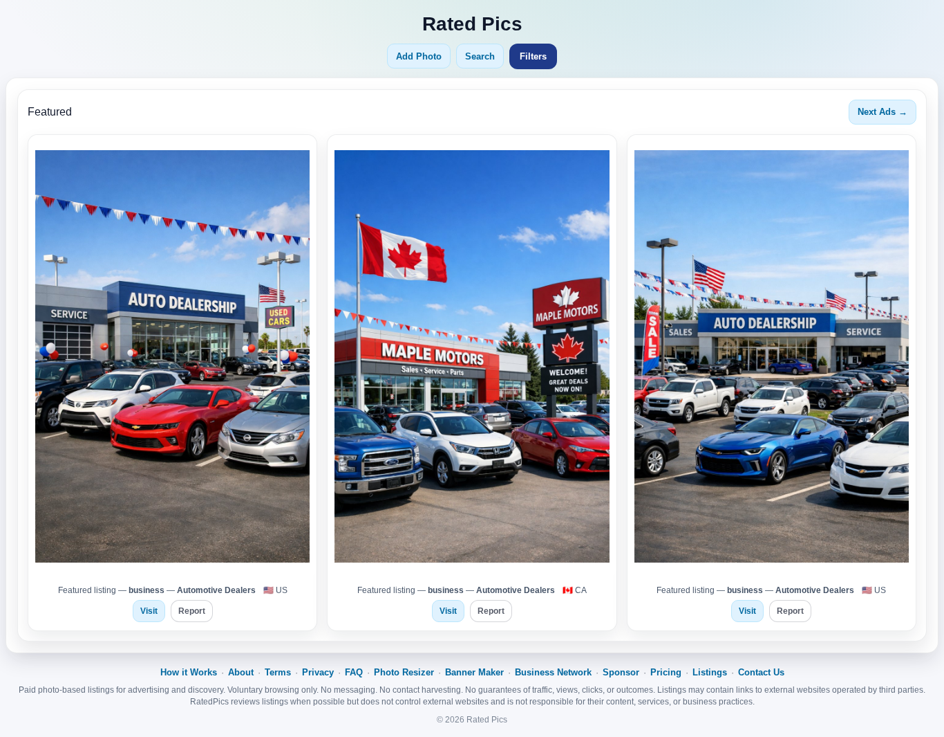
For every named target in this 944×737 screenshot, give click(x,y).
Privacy (318, 672)
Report (191, 611)
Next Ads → (882, 112)
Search (480, 56)
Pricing (665, 672)
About (241, 672)
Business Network (553, 672)
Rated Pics (472, 24)
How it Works (188, 672)
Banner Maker (474, 672)
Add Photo (419, 56)
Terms (278, 672)
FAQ (354, 672)
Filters (533, 56)
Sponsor (621, 672)
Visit (149, 611)
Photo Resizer (404, 672)
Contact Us (761, 672)
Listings (709, 672)
